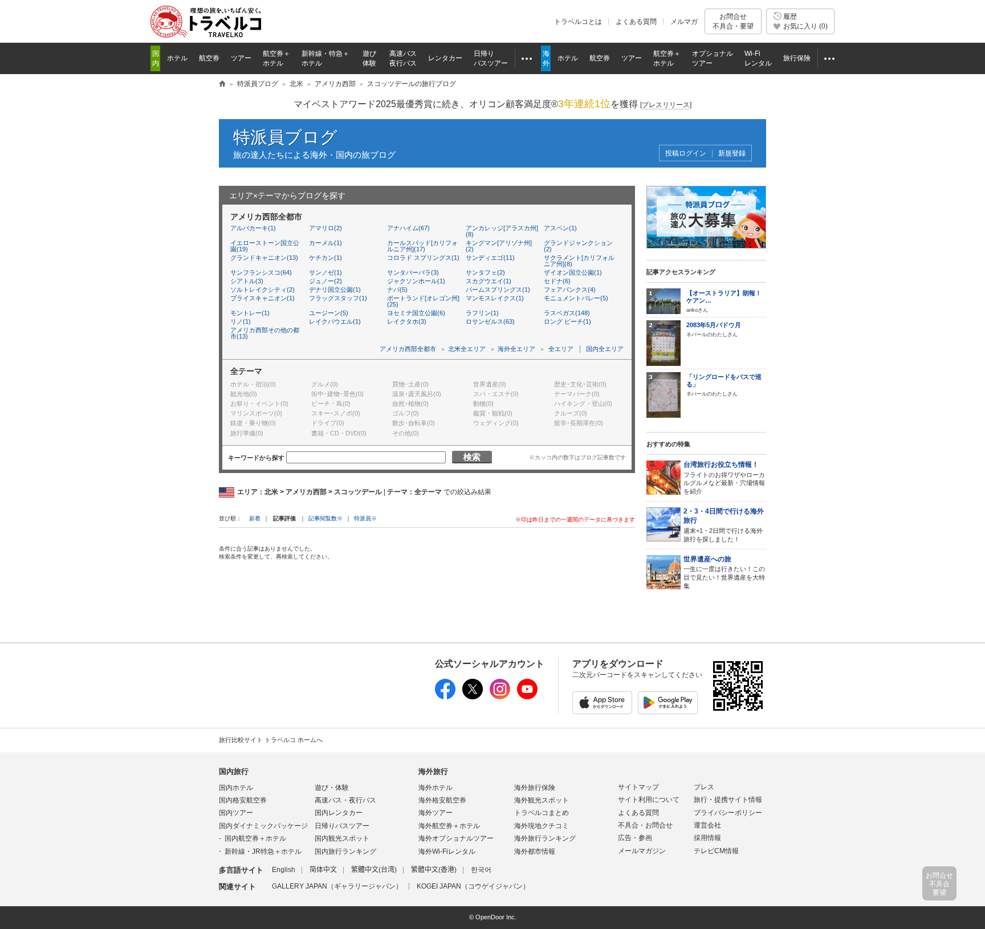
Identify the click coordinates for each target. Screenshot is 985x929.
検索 (472, 457)
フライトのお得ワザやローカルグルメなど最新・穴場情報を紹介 (724, 478)
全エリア (560, 348)
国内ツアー (236, 813)
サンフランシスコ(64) (261, 272)
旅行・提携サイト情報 (728, 800)
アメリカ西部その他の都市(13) (264, 333)
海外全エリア (516, 348)
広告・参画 (635, 838)
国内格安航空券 (243, 800)
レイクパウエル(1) (335, 321)
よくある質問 (636, 21)
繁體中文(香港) (434, 870)
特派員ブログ (285, 137)
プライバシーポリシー (728, 813)
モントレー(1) (250, 312)
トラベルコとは (578, 21)
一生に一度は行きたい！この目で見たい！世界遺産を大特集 (724, 572)
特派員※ (365, 518)
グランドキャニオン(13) (264, 257)
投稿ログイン (685, 153)
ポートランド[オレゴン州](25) (423, 301)
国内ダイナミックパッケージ (263, 826)
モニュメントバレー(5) (576, 298)
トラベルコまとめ (541, 813)
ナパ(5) (397, 289)
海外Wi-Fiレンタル (446, 851)
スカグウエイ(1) (488, 281)
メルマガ (684, 21)
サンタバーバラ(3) (413, 272)
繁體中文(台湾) (374, 870)
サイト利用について (648, 800)
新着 (255, 518)
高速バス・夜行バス (345, 800)
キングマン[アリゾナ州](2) (499, 245)
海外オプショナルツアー (456, 838)
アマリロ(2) (325, 228)
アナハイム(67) (408, 228)
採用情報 (707, 838)
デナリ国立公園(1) (335, 289)
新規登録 (732, 153)
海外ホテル (435, 788)
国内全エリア (605, 348)
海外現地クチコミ (541, 826)
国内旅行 (234, 771)
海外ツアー (435, 813)
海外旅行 (433, 771)
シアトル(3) (246, 281)
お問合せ (733, 21)
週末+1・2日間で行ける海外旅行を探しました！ (723, 525)
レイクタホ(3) (406, 321)
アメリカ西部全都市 (408, 348)
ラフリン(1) (482, 312)
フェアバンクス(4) (570, 289)
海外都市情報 (534, 851)
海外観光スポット (541, 800)
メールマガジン (642, 851)
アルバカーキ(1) (253, 228)
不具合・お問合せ (645, 825)
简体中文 (323, 870)
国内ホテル (236, 788)
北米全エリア (467, 348)
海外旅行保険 (534, 788)
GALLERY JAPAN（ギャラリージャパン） (337, 886)
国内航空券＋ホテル (255, 838)
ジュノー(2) (325, 281)
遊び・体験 (332, 788)
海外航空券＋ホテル (449, 826)
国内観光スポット (342, 838)
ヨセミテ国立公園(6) (416, 312)
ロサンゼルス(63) (490, 321)
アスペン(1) (560, 228)
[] (665, 105)
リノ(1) (240, 321)
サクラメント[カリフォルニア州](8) (579, 260)
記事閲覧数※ (325, 518)
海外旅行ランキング (545, 838)
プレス (704, 787)
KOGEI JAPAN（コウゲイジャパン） (473, 886)
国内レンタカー (339, 813)
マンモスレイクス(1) (495, 298)
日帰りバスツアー (342, 826)
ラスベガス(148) (567, 312)
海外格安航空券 (442, 800)
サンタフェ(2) (485, 272)
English (283, 870)
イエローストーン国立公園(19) (264, 245)
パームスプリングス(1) (498, 289)
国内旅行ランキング (345, 851)
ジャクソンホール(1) (416, 281)
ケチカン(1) (325, 257)
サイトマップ (638, 787)
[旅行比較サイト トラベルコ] (222, 84)
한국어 (481, 870)
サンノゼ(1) (325, 272)
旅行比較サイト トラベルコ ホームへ (271, 739)
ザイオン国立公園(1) (573, 272)
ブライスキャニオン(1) (262, 298)
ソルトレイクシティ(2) (262, 289)
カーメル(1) (325, 242)
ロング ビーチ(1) (567, 321)
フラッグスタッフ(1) (338, 298)
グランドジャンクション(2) (578, 245)
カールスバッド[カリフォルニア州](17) (422, 245)
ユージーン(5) (328, 312)
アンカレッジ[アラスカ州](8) (502, 231)
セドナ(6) (557, 281)
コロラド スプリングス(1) (423, 257)
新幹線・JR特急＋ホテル (263, 851)
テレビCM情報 (716, 851)
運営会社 (707, 825)
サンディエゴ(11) (490, 257)
